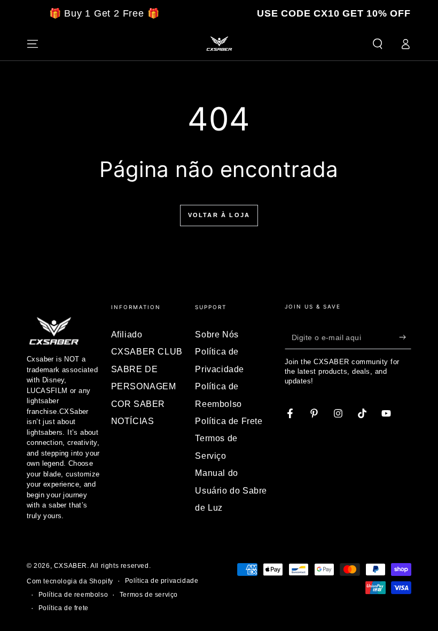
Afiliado (127, 334)
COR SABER (138, 404)
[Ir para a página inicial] (219, 44)
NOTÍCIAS (132, 421)
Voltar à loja (219, 215)
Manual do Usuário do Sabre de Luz (231, 490)
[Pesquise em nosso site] (378, 44)
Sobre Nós (216, 334)
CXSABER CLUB (147, 351)
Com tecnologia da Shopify (70, 581)
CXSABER (70, 566)
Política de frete (63, 608)
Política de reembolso (73, 594)
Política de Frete (228, 421)
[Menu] (32, 44)
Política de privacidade (162, 580)
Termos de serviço (149, 594)
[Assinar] (405, 337)
